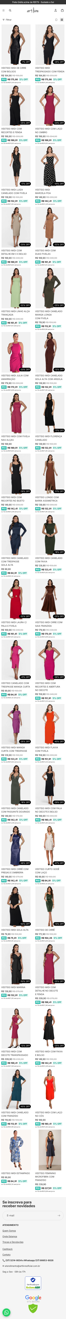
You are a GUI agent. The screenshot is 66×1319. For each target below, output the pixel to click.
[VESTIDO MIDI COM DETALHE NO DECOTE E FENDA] (50, 964)
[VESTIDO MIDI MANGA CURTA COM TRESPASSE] (16, 724)
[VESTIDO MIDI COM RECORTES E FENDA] (16, 105)
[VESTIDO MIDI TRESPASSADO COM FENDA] (50, 44)
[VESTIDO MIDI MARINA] (16, 964)
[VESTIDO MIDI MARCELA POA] (50, 166)
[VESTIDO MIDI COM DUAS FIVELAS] (50, 227)
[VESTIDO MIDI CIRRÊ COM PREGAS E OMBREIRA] (16, 846)
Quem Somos (9, 1230)
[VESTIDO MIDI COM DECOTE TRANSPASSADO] (16, 1028)
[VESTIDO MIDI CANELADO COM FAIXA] (50, 534)
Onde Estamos (9, 1236)
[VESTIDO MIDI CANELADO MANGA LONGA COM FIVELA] (50, 288)
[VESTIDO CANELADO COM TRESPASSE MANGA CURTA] (16, 660)
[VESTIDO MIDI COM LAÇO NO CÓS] (50, 1089)
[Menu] (3, 10)
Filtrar (9, 19)
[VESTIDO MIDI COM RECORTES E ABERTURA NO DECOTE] (50, 660)
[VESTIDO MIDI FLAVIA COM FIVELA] (50, 724)
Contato (6, 1254)
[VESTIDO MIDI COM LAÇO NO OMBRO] (50, 105)
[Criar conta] (59, 1215)
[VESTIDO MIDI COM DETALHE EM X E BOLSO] (16, 227)
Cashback (7, 1249)
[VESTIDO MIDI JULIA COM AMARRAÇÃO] (16, 352)
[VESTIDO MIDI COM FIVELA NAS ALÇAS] (16, 413)
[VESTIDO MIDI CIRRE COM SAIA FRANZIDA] (50, 599)
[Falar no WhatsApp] (6, 1312)
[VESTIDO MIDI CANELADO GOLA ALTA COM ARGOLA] (50, 352)
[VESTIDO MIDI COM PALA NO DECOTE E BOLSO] (50, 785)
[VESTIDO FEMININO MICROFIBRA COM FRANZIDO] (50, 1150)
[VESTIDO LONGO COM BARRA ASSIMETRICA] (50, 474)
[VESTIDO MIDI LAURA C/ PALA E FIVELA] (16, 599)
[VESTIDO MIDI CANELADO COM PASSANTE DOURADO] (16, 785)
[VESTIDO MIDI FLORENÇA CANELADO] (50, 413)
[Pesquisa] (10, 10)
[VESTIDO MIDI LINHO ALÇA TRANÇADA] (16, 288)
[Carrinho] (62, 10)
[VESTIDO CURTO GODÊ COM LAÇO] (50, 846)
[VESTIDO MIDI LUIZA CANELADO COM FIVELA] (16, 166)
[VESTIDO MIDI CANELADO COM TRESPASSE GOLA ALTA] (16, 534)
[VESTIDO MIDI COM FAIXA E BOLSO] (50, 1028)
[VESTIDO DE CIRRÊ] (50, 906)
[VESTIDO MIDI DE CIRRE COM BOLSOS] (16, 44)
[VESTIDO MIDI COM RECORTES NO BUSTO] (16, 474)
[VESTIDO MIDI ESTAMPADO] (16, 1150)
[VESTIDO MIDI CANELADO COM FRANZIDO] (16, 1089)
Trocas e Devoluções (12, 1242)
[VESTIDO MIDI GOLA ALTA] (16, 906)
